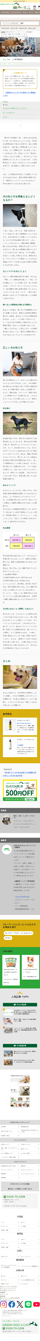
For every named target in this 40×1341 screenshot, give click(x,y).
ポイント (31, 12)
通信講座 (2, 1296)
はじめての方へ (6, 12)
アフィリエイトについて (27, 1173)
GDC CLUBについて (7, 1131)
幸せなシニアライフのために (8, 1286)
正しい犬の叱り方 (8, 112)
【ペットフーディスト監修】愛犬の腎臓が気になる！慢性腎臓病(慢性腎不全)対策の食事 (25, 1030)
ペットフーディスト (22, 896)
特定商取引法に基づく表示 (8, 1166)
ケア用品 (23, 1226)
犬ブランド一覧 (14, 28)
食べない (3, 1276)
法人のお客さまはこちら (7, 1300)
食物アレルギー (5, 1284)
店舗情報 (2, 1292)
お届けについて (5, 1144)
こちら (24, 1206)
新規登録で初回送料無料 (19, 1)
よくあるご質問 (25, 1153)
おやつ (23, 1222)
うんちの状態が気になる (27, 1280)
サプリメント (4, 1226)
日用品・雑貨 (4, 1230)
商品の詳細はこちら (32, 976)
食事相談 (3, 32)
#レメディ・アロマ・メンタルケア (17, 933)
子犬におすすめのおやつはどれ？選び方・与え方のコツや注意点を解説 (24, 1061)
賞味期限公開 (24, 1126)
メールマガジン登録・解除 (8, 1157)
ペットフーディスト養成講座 (29, 1266)
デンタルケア (24, 1284)
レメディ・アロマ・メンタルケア (11, 64)
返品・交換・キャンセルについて (9, 1148)
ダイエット (4, 1280)
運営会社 (23, 1166)
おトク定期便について (7, 1153)
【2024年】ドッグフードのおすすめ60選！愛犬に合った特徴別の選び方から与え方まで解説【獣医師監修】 (25, 1012)
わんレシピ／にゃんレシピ (8, 1288)
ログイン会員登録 (34, 9)
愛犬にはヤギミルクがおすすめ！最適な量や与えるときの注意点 (25, 1052)
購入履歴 (28, 8)
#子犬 (7, 938)
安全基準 (3, 1126)
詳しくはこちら (6, 1315)
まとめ (5, 117)
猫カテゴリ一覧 (23, 28)
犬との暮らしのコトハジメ (8, 1290)
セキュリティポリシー (27, 1170)
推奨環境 (3, 1173)
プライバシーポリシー (7, 1170)
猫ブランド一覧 (32, 28)
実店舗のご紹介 (5, 1135)
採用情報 (3, 1177)
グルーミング (4, 1294)
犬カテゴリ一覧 (5, 28)
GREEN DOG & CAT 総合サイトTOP (29, 1131)
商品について (24, 1149)
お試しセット (4, 1256)
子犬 (24, 64)
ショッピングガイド (16, 12)
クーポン (25, 12)
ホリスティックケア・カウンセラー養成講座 (9, 1266)
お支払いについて (26, 1144)
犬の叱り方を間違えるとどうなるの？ (15, 108)
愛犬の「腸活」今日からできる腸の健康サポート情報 (25, 1020)
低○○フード (24, 1276)
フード (3, 1222)
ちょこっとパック (26, 1256)
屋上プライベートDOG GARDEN (10, 1298)
